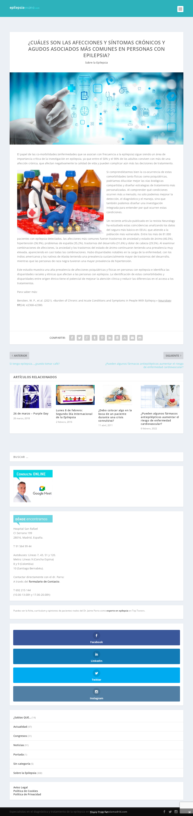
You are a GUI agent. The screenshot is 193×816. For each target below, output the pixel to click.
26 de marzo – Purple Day (30, 413)
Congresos (20, 736)
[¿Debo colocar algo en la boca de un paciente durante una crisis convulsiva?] (117, 395)
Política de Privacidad (27, 794)
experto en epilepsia (117, 610)
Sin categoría (21, 763)
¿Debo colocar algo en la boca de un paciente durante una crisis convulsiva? (115, 415)
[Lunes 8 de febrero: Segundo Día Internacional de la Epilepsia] (75, 395)
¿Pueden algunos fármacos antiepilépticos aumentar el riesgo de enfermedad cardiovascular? (160, 419)
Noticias (18, 745)
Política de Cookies (25, 791)
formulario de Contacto (44, 581)
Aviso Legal (20, 787)
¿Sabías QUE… (22, 717)
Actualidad (20, 726)
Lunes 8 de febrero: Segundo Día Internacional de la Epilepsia (74, 413)
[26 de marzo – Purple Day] (32, 396)
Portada (18, 754)
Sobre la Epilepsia (96, 62)
